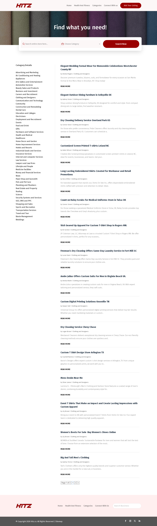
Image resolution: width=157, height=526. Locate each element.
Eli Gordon (66, 230)
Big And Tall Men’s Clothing (75, 457)
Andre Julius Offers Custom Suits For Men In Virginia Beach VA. (93, 276)
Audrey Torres (67, 462)
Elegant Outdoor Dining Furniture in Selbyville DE (86, 94)
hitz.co (33, 521)
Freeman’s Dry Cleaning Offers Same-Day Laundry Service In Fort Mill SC (99, 250)
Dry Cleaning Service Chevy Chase (78, 327)
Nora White (66, 179)
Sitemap (58, 521)
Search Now (120, 44)
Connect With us (111, 5)
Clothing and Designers (82, 74)
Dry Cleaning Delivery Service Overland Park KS (85, 120)
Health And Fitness (82, 5)
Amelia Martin (67, 281)
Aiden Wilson (67, 150)
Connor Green (67, 204)
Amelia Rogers (68, 74)
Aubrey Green (67, 99)
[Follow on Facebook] (125, 521)
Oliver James (67, 382)
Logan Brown (67, 331)
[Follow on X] (135, 521)
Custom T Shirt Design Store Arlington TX (82, 352)
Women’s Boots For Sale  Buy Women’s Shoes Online (88, 432)
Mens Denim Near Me (72, 377)
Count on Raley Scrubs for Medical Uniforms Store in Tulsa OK (93, 200)
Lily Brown (66, 411)
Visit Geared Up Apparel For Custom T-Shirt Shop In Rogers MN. (94, 225)
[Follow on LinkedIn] (139, 521)
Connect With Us (102, 506)
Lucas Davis (66, 255)
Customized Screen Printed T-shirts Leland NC (85, 145)
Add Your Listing (131, 5)
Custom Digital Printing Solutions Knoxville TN (85, 301)
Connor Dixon (67, 125)
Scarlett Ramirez (68, 357)
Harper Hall (66, 306)
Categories (96, 5)
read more (65, 86)
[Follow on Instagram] (130, 521)
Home (69, 5)
